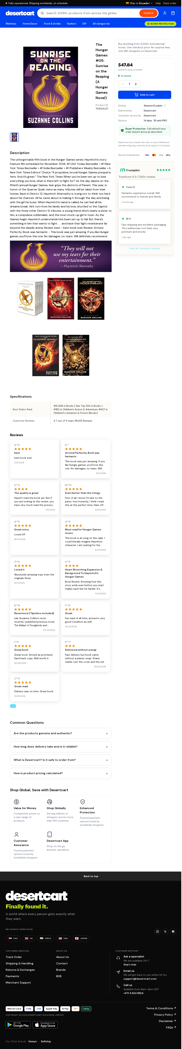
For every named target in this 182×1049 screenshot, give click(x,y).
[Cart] (173, 13)
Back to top (91, 876)
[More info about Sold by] (165, 105)
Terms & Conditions (161, 1008)
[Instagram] (157, 931)
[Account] (164, 13)
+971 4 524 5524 (133, 993)
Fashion (71, 23)
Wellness (11, 23)
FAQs (171, 1027)
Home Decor (30, 23)
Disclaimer (167, 1021)
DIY (84, 23)
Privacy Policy (165, 1015)
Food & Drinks (52, 23)
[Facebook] (173, 931)
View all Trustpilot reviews (144, 248)
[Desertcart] (20, 13)
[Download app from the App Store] (45, 1024)
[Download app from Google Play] (18, 1024)
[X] (165, 931)
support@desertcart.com (140, 978)
